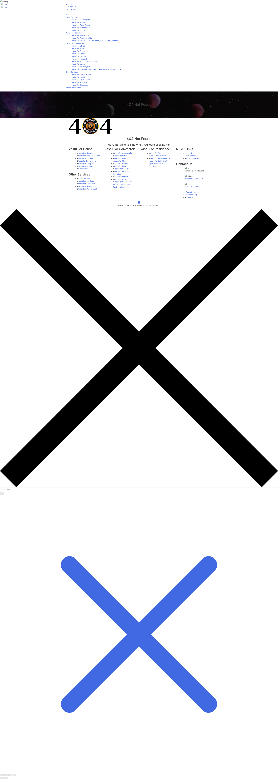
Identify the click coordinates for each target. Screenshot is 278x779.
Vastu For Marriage (79, 82)
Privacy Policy (191, 195)
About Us (69, 4)
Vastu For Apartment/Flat (82, 38)
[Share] (10, 775)
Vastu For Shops (78, 51)
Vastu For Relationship (81, 80)
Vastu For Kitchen (79, 22)
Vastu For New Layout (81, 67)
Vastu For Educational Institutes (85, 61)
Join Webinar (71, 9)
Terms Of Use (191, 192)
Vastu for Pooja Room (81, 25)
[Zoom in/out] (2, 775)
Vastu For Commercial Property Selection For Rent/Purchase (96, 69)
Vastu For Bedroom (79, 30)
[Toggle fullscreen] (6, 775)
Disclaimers (83, 169)
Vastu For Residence (74, 33)
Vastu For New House (80, 35)
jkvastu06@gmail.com (194, 179)
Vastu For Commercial (75, 43)
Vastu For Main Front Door (82, 20)
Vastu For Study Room (81, 28)
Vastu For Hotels (78, 54)
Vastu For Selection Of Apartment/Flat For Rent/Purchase (95, 41)
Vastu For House (72, 17)
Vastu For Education (80, 85)
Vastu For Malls (78, 48)
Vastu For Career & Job (81, 74)
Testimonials (71, 7)
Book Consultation (73, 87)
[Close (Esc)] (14, 775)
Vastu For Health (78, 77)
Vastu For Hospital (79, 59)
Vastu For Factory (79, 56)
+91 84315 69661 (192, 187)
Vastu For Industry (79, 64)
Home (68, 14)
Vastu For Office (78, 46)
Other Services (72, 72)
